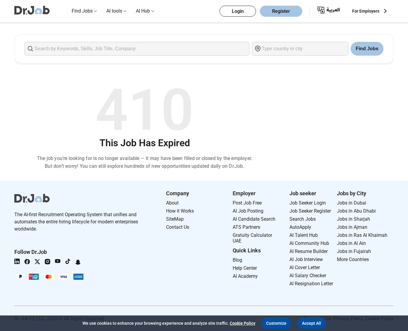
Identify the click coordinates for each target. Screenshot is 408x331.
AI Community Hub (309, 243)
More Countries (353, 259)
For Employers (365, 11)
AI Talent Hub (303, 235)
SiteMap (175, 219)
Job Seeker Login (307, 203)
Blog (237, 260)
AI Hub (143, 11)
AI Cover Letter (304, 267)
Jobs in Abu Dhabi (356, 211)
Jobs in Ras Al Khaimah (362, 235)
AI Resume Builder (308, 251)
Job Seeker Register (310, 211)
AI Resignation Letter (311, 283)
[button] (276, 323)
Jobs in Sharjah (353, 219)
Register (281, 11)
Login (238, 11)
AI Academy (245, 276)
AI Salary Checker (307, 275)
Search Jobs (302, 219)
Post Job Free (247, 203)
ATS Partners (246, 227)
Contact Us (177, 227)
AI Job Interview (306, 259)
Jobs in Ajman (352, 227)
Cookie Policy (242, 323)
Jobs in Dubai (351, 203)
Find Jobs (82, 11)
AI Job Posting (248, 211)
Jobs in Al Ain (351, 243)
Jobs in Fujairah (354, 251)
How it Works (180, 211)
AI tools (114, 11)
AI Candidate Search (254, 219)
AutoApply (300, 227)
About (172, 203)
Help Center (245, 268)
